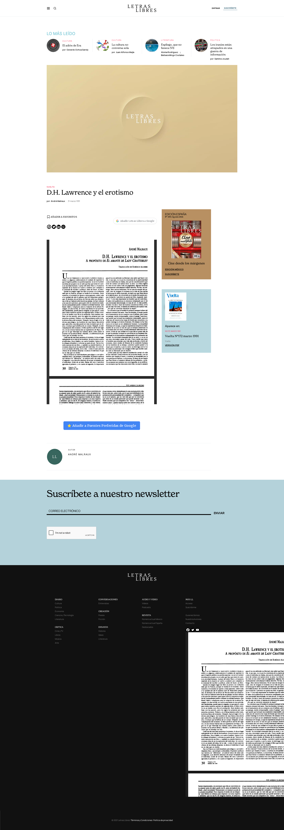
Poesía (101, 615)
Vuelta (51, 187)
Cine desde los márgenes (186, 263)
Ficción (101, 619)
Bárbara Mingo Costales (172, 55)
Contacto (190, 623)
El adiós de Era (71, 45)
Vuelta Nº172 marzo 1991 (182, 336)
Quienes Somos (193, 615)
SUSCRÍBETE (230, 8)
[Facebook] (49, 227)
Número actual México (152, 619)
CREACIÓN (103, 611)
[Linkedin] (59, 227)
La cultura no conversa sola (120, 46)
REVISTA (146, 615)
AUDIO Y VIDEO (150, 599)
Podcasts (146, 607)
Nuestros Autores (193, 619)
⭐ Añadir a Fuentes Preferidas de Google (101, 426)
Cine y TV (59, 631)
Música (58, 639)
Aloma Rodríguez (169, 52)
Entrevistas (103, 603)
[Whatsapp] (63, 227)
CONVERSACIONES (108, 599)
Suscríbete (172, 274)
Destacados (147, 627)
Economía (59, 611)
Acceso (189, 603)
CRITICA (59, 627)
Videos (145, 603)
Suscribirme (191, 607)
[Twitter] (54, 227)
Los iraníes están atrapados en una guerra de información (221, 49)
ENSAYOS (103, 627)
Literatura (167, 40)
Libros (57, 635)
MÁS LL (189, 599)
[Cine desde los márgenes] (186, 241)
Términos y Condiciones (141, 820)
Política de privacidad (163, 820)
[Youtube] (197, 630)
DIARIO (58, 599)
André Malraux (79, 454)
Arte (57, 642)
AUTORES (186, 474)
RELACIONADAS (91, 474)
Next (206, 244)
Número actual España (152, 623)
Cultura (67, 41)
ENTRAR (216, 8)
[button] (48, 8)
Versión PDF (172, 345)
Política (215, 40)
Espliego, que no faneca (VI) (171, 46)
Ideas (100, 635)
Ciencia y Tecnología (64, 615)
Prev (166, 244)
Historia (102, 631)
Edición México (174, 269)
